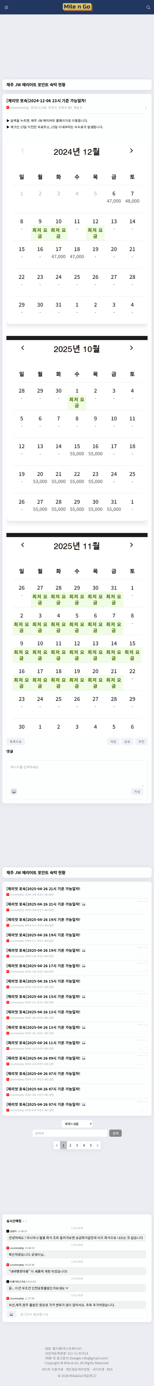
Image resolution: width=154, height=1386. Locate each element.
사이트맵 (98, 1369)
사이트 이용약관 (52, 1369)
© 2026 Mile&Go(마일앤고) (77, 1375)
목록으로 (16, 741)
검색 (115, 1133)
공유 (127, 741)
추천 (141, 741)
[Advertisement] (77, 1181)
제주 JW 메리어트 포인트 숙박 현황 (35, 84)
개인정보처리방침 (78, 1369)
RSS (110, 1369)
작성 (137, 791)
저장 (113, 741)
